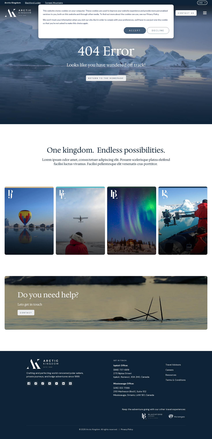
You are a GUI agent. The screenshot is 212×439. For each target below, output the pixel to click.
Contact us (186, 13)
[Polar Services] (182, 221)
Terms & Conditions (176, 380)
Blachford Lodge (33, 2)
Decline (158, 30)
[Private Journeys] (29, 221)
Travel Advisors (173, 364)
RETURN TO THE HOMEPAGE (106, 78)
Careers (169, 370)
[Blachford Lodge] (131, 221)
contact (26, 313)
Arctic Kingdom (13, 2)
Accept (135, 30)
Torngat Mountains (54, 2)
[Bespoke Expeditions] (80, 221)
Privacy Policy (127, 429)
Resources (171, 375)
